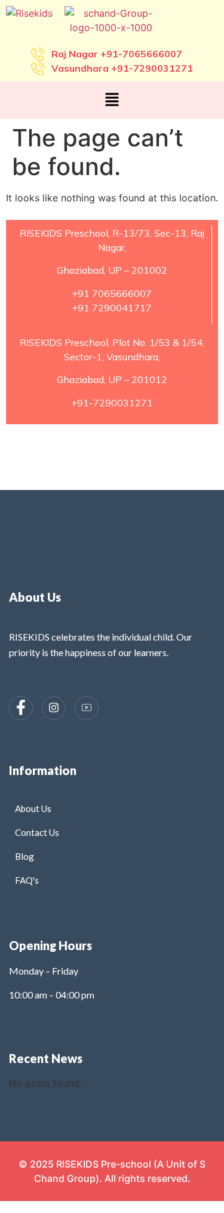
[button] (112, 100)
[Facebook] (21, 708)
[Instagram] (54, 708)
